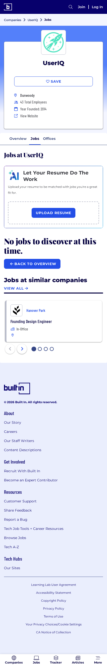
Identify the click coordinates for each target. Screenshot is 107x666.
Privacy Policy (53, 608)
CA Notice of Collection (53, 632)
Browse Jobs (15, 538)
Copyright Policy (53, 600)
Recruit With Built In (22, 471)
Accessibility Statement (53, 592)
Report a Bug (15, 519)
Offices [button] (49, 138)
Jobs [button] (35, 138)
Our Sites (12, 568)
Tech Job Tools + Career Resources (33, 528)
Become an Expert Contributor (31, 480)
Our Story (12, 422)
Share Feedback (18, 510)
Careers (10, 431)
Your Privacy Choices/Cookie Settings (54, 624)
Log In (97, 7)
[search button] (70, 6)
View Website (29, 115)
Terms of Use (53, 616)
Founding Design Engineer (31, 321)
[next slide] (22, 349)
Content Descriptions (22, 450)
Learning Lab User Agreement (53, 585)
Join (81, 7)
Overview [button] (18, 138)
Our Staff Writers (19, 441)
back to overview (34, 264)
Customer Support (20, 501)
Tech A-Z (11, 547)
